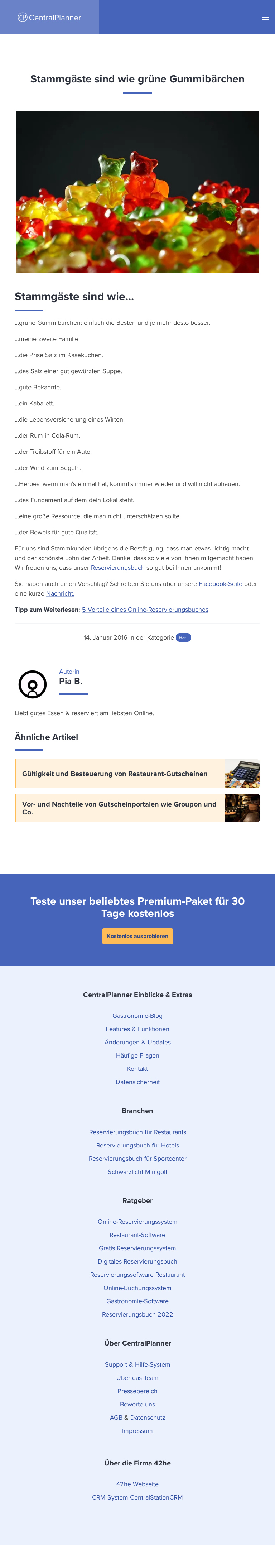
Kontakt (137, 1068)
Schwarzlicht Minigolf (137, 1171)
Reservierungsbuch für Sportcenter (138, 1158)
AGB (116, 1417)
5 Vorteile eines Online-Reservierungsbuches (145, 609)
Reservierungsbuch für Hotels (137, 1145)
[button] (266, 17)
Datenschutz (147, 1417)
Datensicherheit (138, 1081)
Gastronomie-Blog (137, 1015)
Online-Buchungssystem (137, 1287)
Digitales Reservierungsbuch (137, 1261)
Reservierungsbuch (118, 567)
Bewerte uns (137, 1404)
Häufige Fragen (137, 1055)
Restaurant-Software (137, 1234)
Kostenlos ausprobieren (137, 936)
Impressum (137, 1430)
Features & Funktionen (137, 1028)
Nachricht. (60, 593)
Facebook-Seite (220, 583)
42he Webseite (137, 1483)
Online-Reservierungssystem (138, 1221)
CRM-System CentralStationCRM (137, 1497)
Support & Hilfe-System (137, 1364)
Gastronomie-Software (137, 1300)
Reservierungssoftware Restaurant (137, 1274)
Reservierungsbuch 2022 (137, 1314)
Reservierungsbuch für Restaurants (137, 1131)
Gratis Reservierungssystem (137, 1247)
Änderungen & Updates (138, 1042)
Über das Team (137, 1377)
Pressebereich (137, 1390)
